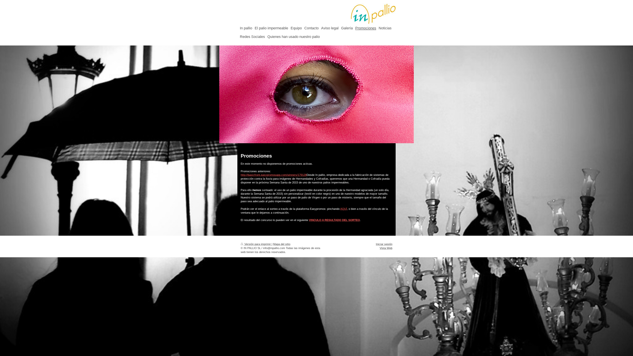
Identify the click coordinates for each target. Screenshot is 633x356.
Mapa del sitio (281, 244)
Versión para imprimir (258, 244)
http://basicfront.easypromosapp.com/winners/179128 (274, 175)
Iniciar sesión (384, 244)
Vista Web (386, 248)
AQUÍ (343, 208)
